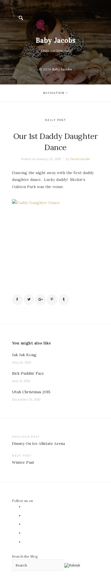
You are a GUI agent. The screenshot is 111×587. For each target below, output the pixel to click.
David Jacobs (80, 159)
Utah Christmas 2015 (31, 391)
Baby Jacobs (56, 40)
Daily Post (55, 120)
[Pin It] (52, 299)
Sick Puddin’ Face (28, 373)
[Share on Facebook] (17, 299)
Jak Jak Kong (24, 354)
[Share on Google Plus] (40, 299)
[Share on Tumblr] (63, 299)
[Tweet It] (29, 299)
